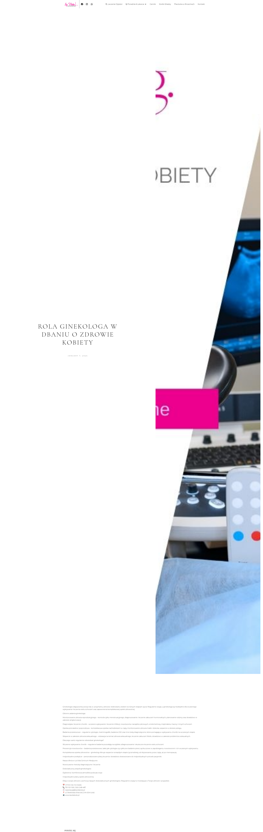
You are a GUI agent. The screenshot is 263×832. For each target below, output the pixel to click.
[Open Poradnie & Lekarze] (145, 4)
